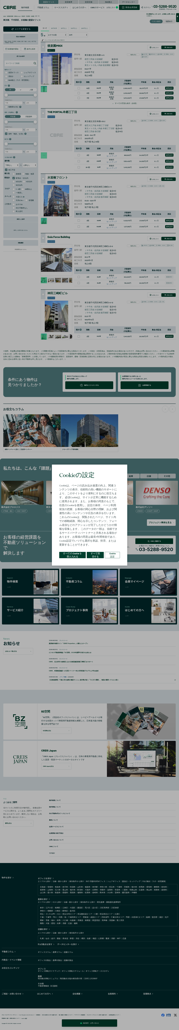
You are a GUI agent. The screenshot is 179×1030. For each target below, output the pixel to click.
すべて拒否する (95, 555)
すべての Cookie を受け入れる (72, 555)
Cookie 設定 (112, 555)
